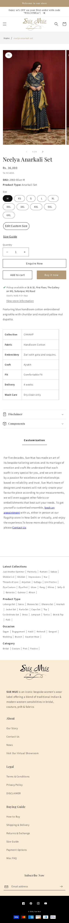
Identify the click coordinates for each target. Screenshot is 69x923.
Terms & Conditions (18, 776)
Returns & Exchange (18, 833)
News (9, 745)
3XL (22, 206)
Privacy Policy (14, 784)
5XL (50, 206)
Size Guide (12, 841)
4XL (36, 206)
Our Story (12, 728)
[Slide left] (26, 152)
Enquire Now (34, 263)
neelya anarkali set (23, 38)
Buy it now (52, 275)
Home (7, 38)
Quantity (7, 244)
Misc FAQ (11, 858)
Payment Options (16, 849)
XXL (9, 206)
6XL (9, 215)
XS (19, 198)
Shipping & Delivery (17, 825)
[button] (5, 24)
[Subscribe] (61, 886)
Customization (34, 440)
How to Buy (13, 816)
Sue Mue (37, 911)
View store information (20, 300)
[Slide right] (43, 152)
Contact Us (19, 527)
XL (53, 198)
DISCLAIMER (13, 793)
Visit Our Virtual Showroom (22, 753)
